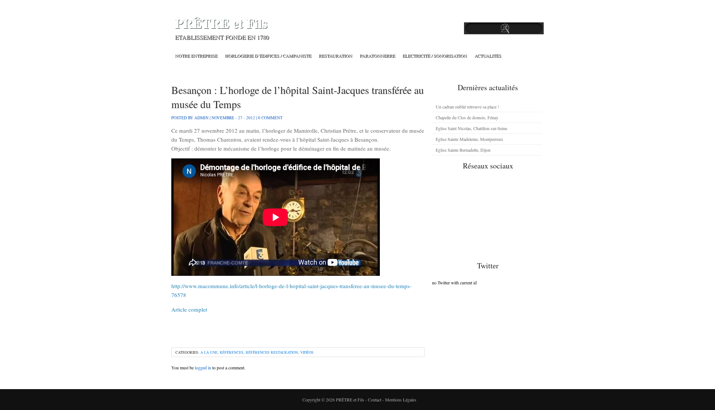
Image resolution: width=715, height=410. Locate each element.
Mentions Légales (400, 400)
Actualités (487, 56)
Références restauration (272, 352)
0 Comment (270, 117)
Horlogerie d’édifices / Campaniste (268, 56)
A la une (208, 352)
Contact (374, 400)
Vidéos (307, 352)
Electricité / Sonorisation (435, 56)
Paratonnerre (377, 56)
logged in (203, 367)
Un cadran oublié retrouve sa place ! (467, 107)
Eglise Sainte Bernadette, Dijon (463, 150)
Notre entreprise (196, 56)
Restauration (335, 56)
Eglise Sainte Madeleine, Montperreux (469, 139)
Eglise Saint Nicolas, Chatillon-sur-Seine (471, 128)
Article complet (189, 309)
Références (232, 352)
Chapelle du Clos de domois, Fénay (467, 117)
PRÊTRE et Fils (221, 23)
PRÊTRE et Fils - (352, 400)
